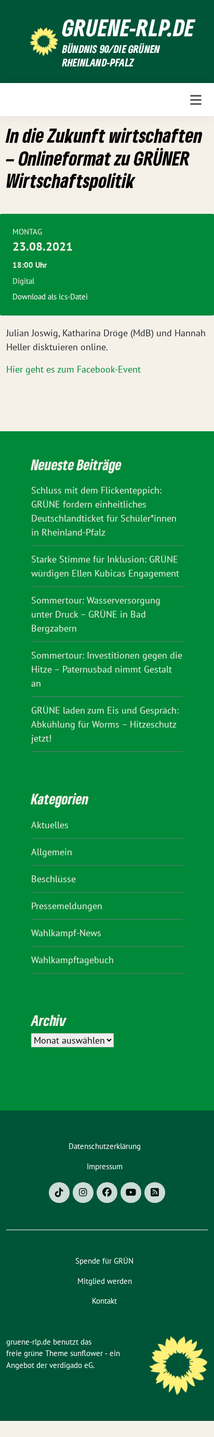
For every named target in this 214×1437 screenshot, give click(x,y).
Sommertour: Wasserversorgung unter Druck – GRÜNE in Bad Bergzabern (95, 614)
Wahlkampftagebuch (72, 960)
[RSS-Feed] (154, 1192)
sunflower (86, 1353)
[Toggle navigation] (196, 99)
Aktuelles (50, 825)
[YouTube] (131, 1192)
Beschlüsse (53, 879)
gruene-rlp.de (128, 27)
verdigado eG (71, 1365)
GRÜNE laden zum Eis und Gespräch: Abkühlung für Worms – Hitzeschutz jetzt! (105, 724)
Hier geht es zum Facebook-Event (73, 369)
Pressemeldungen (66, 906)
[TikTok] (59, 1192)
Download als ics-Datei (50, 297)
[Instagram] (83, 1192)
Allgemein (51, 852)
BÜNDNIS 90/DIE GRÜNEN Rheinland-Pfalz (111, 56)
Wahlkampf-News (66, 933)
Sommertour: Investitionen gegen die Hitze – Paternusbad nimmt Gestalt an (106, 669)
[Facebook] (107, 1192)
